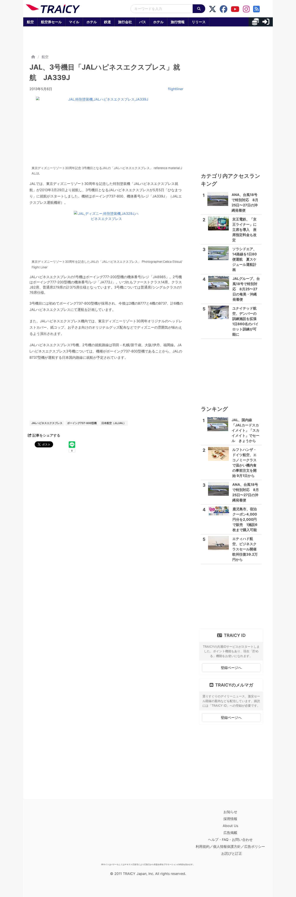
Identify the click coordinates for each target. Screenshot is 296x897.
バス (142, 22)
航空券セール (51, 22)
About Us (230, 826)
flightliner (175, 89)
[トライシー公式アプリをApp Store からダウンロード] (51, 834)
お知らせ (230, 812)
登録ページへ (231, 667)
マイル (74, 22)
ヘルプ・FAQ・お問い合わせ (230, 839)
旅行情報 (178, 22)
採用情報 (230, 819)
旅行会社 (125, 22)
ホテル (91, 22)
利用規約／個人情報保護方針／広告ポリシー (230, 846)
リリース (199, 22)
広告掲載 (230, 832)
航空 (30, 22)
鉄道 (107, 22)
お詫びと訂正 (231, 853)
